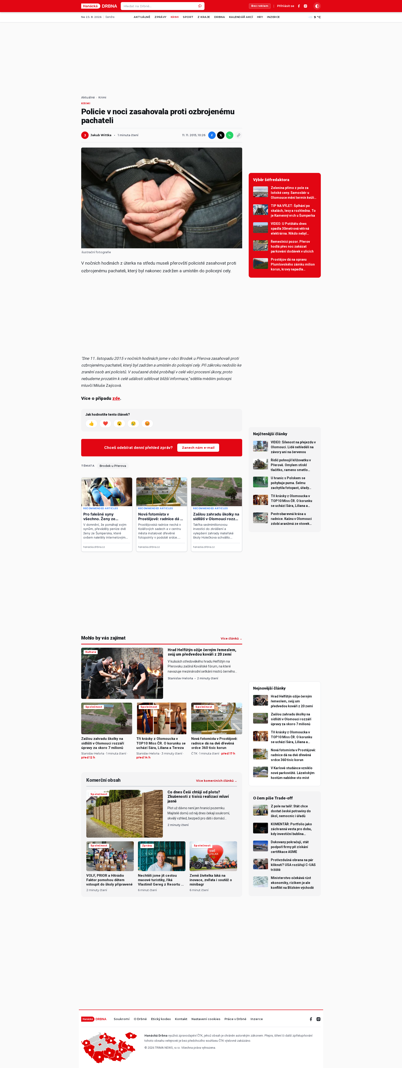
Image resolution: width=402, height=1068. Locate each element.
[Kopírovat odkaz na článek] (238, 135)
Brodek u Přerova (113, 466)
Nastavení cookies (205, 1019)
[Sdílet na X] (220, 135)
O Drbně (140, 1019)
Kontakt (181, 1019)
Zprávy (160, 17)
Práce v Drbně (235, 1019)
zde (116, 398)
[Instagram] (305, 6)
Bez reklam (259, 5)
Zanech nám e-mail (198, 447)
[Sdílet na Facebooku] (212, 135)
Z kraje (204, 17)
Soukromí (122, 1019)
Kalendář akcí (241, 17)
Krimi (175, 17)
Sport (188, 17)
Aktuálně (142, 17)
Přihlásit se (285, 6)
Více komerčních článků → (216, 780)
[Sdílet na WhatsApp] (229, 135)
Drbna (219, 17)
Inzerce (273, 17)
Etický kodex (161, 1019)
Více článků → (231, 638)
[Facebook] (299, 6)
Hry (260, 17)
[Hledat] (200, 6)
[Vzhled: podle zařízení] (317, 6)
